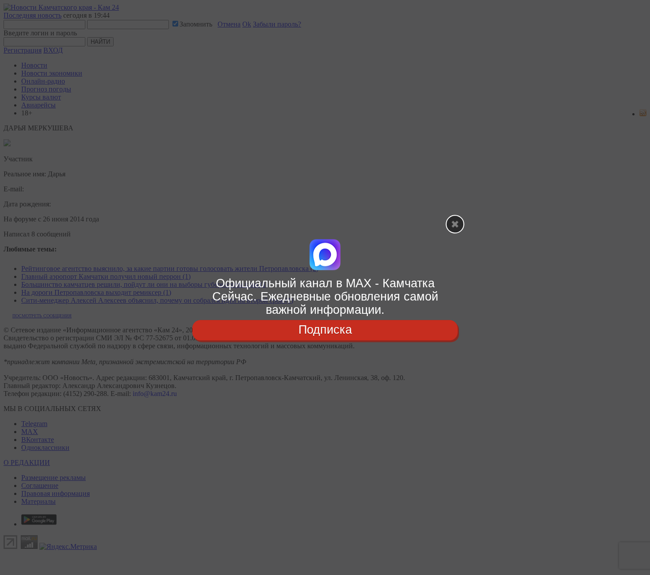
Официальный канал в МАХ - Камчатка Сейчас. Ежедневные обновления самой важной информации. (325, 296)
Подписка (325, 330)
